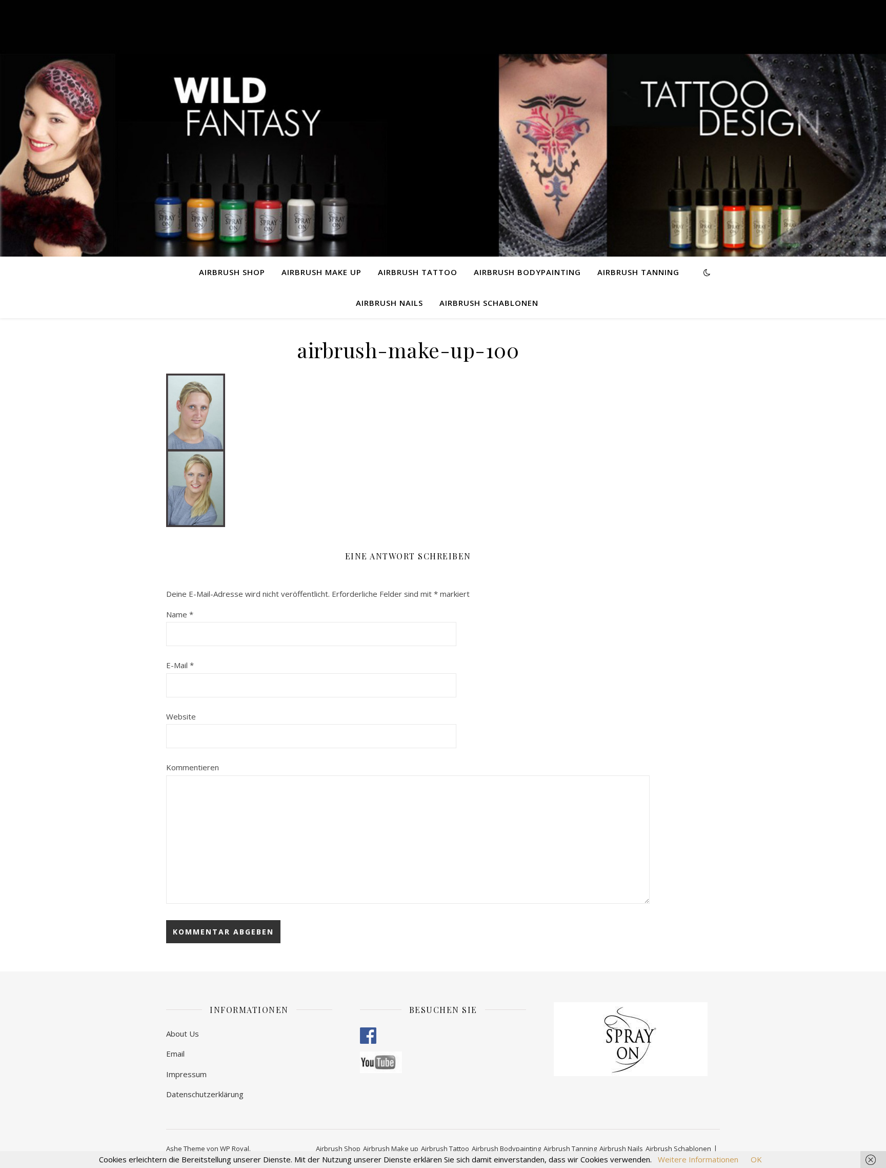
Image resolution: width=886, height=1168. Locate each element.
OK (756, 1159)
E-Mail (180, 665)
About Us (182, 1033)
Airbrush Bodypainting (527, 272)
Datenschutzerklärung (205, 1094)
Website (181, 716)
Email (175, 1053)
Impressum (186, 1074)
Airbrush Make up (321, 272)
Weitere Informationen (698, 1159)
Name (179, 614)
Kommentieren (192, 767)
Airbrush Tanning (638, 272)
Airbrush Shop (232, 272)
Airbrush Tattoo (417, 272)
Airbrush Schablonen (488, 303)
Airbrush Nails (389, 303)
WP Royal (234, 1148)
